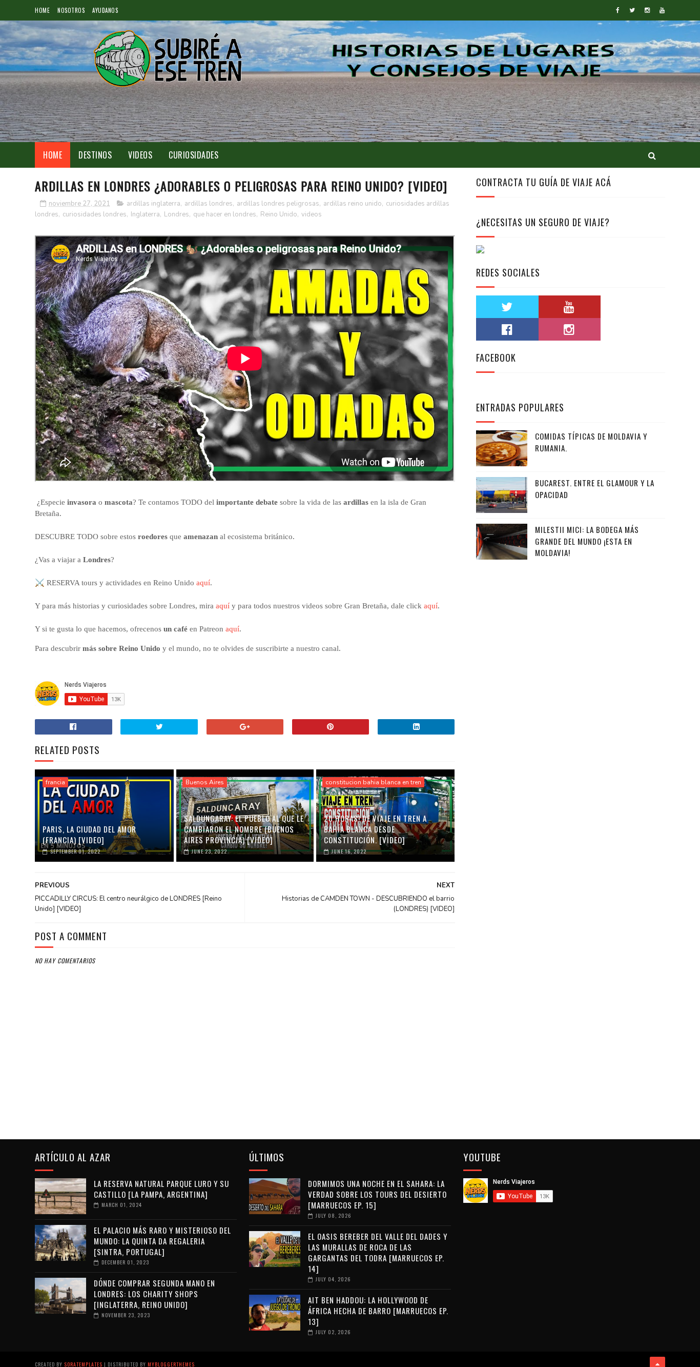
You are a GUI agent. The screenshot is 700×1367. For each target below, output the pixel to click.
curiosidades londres (95, 214)
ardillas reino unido (352, 203)
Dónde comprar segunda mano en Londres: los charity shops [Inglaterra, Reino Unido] (154, 1293)
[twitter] (632, 10)
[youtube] (662, 10)
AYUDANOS (105, 10)
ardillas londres (208, 203)
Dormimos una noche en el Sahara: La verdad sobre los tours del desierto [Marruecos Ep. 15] (377, 1194)
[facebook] (617, 10)
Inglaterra (145, 214)
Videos (140, 155)
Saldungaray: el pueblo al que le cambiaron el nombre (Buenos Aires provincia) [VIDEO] (244, 829)
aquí (203, 583)
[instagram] (647, 10)
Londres (176, 214)
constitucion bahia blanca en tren (373, 782)
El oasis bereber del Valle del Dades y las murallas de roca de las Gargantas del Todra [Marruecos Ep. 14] (377, 1252)
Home (42, 10)
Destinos (95, 155)
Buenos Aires (205, 782)
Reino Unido (278, 214)
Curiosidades (193, 155)
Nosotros (71, 10)
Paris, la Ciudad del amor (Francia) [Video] (89, 834)
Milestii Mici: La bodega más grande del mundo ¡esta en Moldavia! (587, 541)
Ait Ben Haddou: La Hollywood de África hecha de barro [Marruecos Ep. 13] (378, 1310)
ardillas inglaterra (153, 203)
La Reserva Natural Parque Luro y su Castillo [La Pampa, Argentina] (161, 1189)
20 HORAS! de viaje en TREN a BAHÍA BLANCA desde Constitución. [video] (375, 829)
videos (311, 214)
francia (55, 782)
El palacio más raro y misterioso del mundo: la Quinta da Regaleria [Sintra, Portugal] (162, 1240)
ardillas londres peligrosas (278, 203)
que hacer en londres (224, 214)
